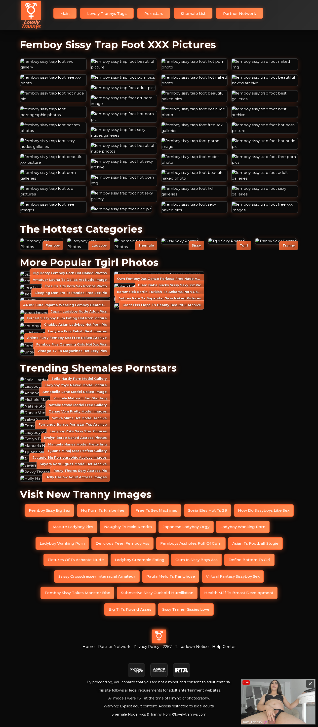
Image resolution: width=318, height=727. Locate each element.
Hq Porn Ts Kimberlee (102, 510)
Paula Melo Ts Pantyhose (170, 576)
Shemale (146, 245)
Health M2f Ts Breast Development (238, 592)
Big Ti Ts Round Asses (130, 609)
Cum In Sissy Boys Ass (196, 559)
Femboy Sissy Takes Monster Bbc (77, 592)
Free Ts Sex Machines (156, 510)
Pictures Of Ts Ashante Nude (76, 559)
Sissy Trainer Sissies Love (185, 609)
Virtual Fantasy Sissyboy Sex (233, 576)
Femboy (53, 245)
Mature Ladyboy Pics (73, 526)
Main (65, 13)
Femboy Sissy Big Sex (49, 510)
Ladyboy (99, 245)
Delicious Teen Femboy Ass (122, 543)
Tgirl (244, 245)
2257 (167, 646)
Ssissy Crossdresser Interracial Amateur (96, 576)
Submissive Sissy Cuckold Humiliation (157, 592)
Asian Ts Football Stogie (255, 543)
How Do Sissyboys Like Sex (263, 510)
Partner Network (239, 13)
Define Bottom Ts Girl (249, 559)
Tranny (288, 245)
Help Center (224, 646)
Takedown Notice (192, 646)
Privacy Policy (146, 646)
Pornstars (153, 13)
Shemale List (193, 13)
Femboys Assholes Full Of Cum (190, 543)
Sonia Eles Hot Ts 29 (207, 510)
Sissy (196, 245)
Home (88, 646)
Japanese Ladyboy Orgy (186, 526)
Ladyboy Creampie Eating (139, 559)
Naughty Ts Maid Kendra (128, 526)
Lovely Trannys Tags (107, 13)
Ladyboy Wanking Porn (242, 526)
